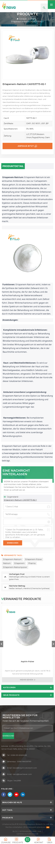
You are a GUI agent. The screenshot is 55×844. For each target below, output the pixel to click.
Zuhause (23, 19)
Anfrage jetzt (26, 146)
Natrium (7, 563)
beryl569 (17, 781)
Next (53, 644)
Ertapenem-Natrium (12, 559)
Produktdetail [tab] (13, 166)
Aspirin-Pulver (27, 661)
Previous (1, 644)
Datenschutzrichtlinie (27, 834)
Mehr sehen (26, 680)
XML (40, 831)
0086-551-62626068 (19, 755)
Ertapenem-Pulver (33, 559)
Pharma (31, 563)
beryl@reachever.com (22, 774)
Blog (15, 831)
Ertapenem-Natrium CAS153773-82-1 (20, 500)
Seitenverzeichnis (27, 831)
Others (33, 19)
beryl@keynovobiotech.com (25, 768)
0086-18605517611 (24, 761)
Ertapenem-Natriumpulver (15, 567)
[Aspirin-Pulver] (27, 631)
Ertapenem (19, 563)
